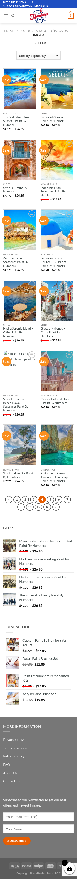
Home (9, 31)
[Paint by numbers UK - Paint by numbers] (39, 15)
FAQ (6, 764)
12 (38, 507)
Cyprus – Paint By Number (15, 189)
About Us (10, 773)
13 (47, 507)
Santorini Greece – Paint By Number (53, 119)
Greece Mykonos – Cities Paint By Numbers (53, 332)
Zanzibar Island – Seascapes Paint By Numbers (15, 261)
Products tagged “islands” (44, 31)
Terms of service (15, 748)
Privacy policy (13, 739)
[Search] (13, 16)
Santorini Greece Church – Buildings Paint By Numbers (53, 261)
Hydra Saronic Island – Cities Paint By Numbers (18, 332)
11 (30, 507)
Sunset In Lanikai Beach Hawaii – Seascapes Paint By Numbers (15, 404)
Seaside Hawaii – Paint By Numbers (18, 475)
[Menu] (5, 16)
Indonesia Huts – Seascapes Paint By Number (53, 191)
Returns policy (13, 756)
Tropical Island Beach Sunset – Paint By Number (17, 121)
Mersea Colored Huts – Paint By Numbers (55, 401)
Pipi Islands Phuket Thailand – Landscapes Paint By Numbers (55, 477)
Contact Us (11, 781)
